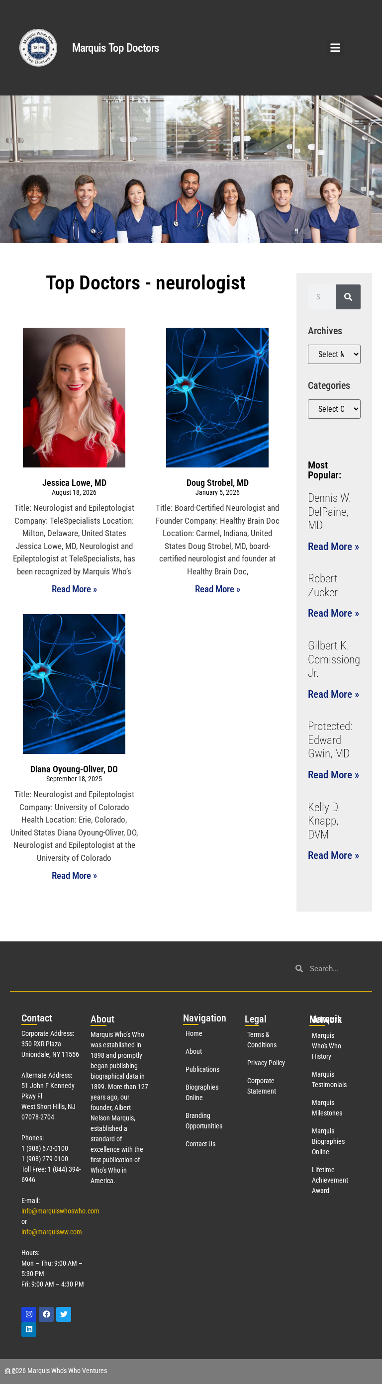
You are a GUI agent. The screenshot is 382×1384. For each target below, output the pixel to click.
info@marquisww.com (51, 1232)
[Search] (348, 296)
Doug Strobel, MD (218, 482)
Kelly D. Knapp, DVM (324, 821)
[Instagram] (28, 1314)
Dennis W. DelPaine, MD (329, 511)
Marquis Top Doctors (115, 48)
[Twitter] (63, 1314)
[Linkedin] (28, 1329)
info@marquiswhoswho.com (60, 1211)
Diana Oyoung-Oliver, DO (74, 769)
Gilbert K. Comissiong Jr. (334, 659)
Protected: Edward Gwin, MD (330, 740)
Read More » (74, 589)
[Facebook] (46, 1314)
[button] (335, 48)
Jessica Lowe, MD (74, 482)
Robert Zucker (323, 585)
